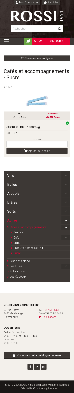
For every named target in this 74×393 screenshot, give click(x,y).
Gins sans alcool (20, 261)
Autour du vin (18, 271)
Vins (10, 175)
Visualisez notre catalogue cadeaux (38, 355)
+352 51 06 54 (51, 310)
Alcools (13, 193)
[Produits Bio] (28, 41)
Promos (57, 41)
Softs (11, 211)
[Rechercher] (59, 28)
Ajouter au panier (39, 151)
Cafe (16, 237)
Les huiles (16, 266)
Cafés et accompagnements (28, 227)
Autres (12, 220)
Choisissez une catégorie (38, 58)
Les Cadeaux (18, 276)
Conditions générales (45, 388)
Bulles (12, 184)
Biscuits (18, 232)
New (38, 41)
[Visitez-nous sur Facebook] (30, 367)
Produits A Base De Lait (28, 248)
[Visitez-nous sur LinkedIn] (37, 367)
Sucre (17, 253)
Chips (16, 242)
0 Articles (53, 2)
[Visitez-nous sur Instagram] (44, 367)
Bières (12, 202)
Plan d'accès (48, 317)
